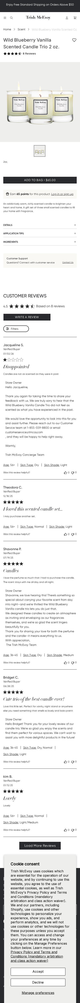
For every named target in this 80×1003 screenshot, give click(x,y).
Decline (38, 982)
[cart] (75, 17)
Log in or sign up (62, 194)
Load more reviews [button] (40, 846)
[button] (65, 472)
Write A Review (27, 317)
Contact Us (67, 262)
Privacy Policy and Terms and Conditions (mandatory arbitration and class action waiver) (37, 956)
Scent (21, 29)
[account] (67, 17)
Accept (37, 971)
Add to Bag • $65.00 (40, 180)
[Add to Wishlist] (74, 40)
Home (7, 29)
